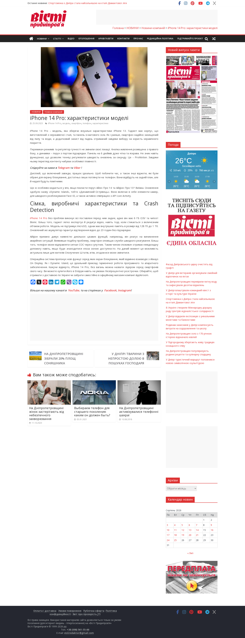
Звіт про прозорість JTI (86, 614)
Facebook (110, 290)
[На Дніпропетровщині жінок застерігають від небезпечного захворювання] (49, 382)
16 (212, 530)
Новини (42, 38)
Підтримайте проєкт (190, 38)
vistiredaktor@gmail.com (79, 633)
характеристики (100, 123)
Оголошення (86, 38)
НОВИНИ (36, 111)
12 (183, 530)
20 (190, 535)
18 (175, 535)
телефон (87, 123)
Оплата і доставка (44, 610)
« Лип (190, 553)
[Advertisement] (157, 17)
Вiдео (71, 38)
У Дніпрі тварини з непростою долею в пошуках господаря (126, 358)
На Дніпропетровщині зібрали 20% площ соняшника (63, 358)
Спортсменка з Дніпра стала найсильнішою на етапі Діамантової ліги (87, 3)
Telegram (64, 168)
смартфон (76, 123)
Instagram (124, 290)
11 (175, 530)
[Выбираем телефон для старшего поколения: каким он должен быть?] (94, 382)
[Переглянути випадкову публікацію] (214, 38)
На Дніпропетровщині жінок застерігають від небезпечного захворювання (46, 413)
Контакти (123, 38)
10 (168, 530)
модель (66, 123)
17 (168, 535)
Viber (77, 168)
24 (168, 540)
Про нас (138, 38)
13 (190, 530)
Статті (57, 38)
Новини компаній (53, 111)
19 (183, 535)
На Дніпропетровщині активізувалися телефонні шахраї (138, 411)
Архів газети (105, 38)
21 (197, 535)
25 (175, 540)
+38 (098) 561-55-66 (78, 629)
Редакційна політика (160, 38)
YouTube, (74, 290)
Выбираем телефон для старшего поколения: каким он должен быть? (92, 411)
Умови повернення (69, 610)
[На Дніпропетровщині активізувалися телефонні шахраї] (139, 382)
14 (197, 530)
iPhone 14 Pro (54, 123)
